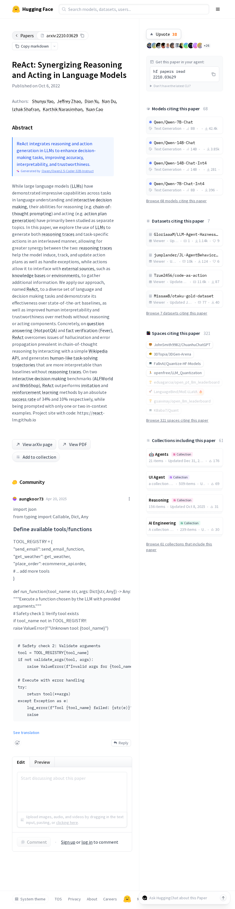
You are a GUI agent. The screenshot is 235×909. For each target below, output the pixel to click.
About (92, 899)
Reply (123, 742)
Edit (21, 762)
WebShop (29, 385)
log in (87, 842)
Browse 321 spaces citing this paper (177, 420)
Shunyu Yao (43, 101)
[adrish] (182, 45)
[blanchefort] (195, 45)
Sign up (68, 842)
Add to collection (39, 457)
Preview (42, 762)
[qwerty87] (159, 45)
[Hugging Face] (127, 899)
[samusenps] (172, 45)
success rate (24, 399)
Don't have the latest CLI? (172, 86)
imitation (90, 385)
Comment (37, 842)
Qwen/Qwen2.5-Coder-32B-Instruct (68, 171)
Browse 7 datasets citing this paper (176, 313)
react (98, 413)
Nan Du (109, 101)
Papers (27, 35)
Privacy (74, 899)
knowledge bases (29, 275)
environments (65, 275)
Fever (105, 330)
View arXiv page (37, 444)
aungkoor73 (31, 499)
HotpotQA (45, 330)
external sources (78, 268)
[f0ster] (191, 45)
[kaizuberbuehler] (186, 45)
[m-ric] (168, 45)
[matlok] (177, 45)
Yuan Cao (94, 109)
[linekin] (200, 45)
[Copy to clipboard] (82, 36)
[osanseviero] (149, 45)
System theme (33, 899)
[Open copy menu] (54, 46)
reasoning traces (58, 234)
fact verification (81, 330)
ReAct (32, 289)
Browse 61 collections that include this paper (179, 546)
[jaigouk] (163, 45)
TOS (58, 899)
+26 (206, 45)
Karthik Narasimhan (63, 109)
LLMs (77, 186)
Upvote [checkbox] (166, 34)
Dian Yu (91, 101)
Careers (110, 899)
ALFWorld (103, 378)
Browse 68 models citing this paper (176, 200)
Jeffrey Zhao (69, 101)
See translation (26, 732)
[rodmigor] (154, 45)
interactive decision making (39, 378)
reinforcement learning (35, 392)
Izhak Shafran (25, 109)
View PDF (78, 444)
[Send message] (223, 897)
